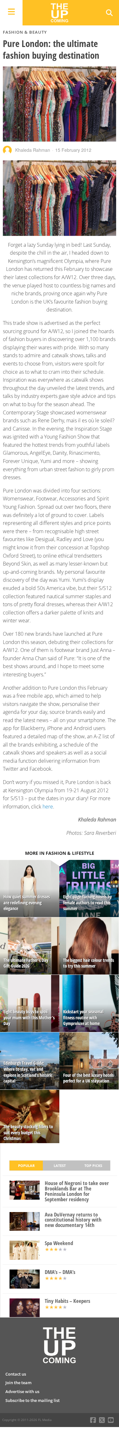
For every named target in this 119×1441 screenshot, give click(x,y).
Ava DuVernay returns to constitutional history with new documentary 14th (73, 1220)
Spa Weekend (59, 1243)
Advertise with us (22, 1391)
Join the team (18, 1382)
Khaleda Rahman (32, 150)
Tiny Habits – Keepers (67, 1301)
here (48, 806)
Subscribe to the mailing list (32, 1400)
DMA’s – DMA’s (60, 1272)
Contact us (15, 1374)
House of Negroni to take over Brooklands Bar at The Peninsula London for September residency (77, 1191)
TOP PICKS (93, 1165)
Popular (26, 1165)
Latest (60, 1165)
